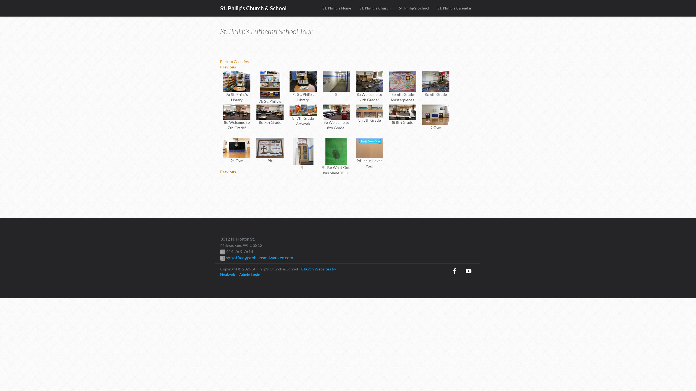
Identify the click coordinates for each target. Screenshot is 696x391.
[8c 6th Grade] (435, 81)
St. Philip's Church (375, 8)
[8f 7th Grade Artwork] (303, 109)
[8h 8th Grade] (369, 110)
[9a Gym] (236, 147)
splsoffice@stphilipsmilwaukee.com (259, 257)
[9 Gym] (435, 114)
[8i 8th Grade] (402, 111)
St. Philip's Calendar (454, 8)
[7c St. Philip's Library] (303, 81)
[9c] (303, 151)
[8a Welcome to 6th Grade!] (369, 81)
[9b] (270, 147)
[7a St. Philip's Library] (236, 81)
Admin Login (249, 274)
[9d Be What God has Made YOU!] (336, 151)
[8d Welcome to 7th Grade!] (236, 111)
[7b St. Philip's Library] (270, 84)
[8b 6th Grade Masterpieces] (402, 81)
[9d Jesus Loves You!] (369, 147)
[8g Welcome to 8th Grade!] (336, 111)
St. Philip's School (414, 8)
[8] (336, 81)
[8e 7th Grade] (270, 111)
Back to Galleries (234, 61)
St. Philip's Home (336, 8)
